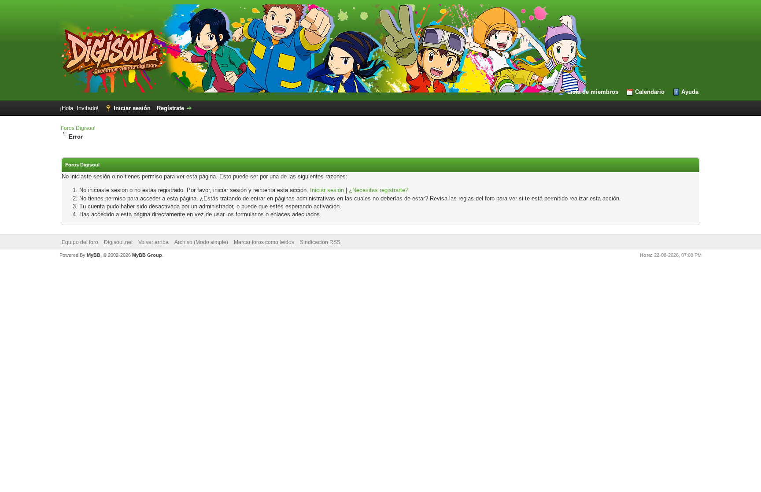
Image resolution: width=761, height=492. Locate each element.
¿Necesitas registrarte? (378, 190)
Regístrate (170, 108)
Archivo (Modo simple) (201, 242)
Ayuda (689, 92)
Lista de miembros (592, 92)
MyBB (93, 255)
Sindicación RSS (320, 242)
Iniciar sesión (132, 108)
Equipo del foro (80, 242)
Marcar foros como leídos (264, 242)
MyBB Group (147, 255)
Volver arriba (153, 242)
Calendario (650, 92)
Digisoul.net (118, 242)
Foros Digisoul (78, 128)
